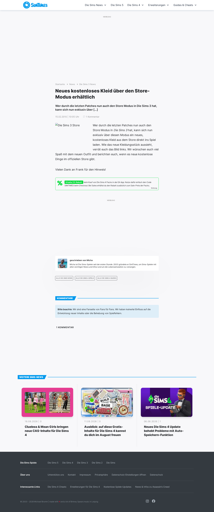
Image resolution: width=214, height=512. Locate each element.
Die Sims (110, 462)
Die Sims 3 (82, 462)
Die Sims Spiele (28, 462)
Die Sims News (94, 5)
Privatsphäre (101, 474)
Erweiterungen (156, 5)
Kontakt (72, 474)
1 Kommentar (92, 117)
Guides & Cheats (183, 5)
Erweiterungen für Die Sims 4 (85, 486)
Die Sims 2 (97, 462)
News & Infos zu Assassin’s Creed (152, 486)
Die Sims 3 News (87, 84)
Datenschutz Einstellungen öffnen (129, 474)
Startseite (60, 84)
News (72, 84)
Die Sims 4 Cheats (57, 486)
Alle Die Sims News (64, 278)
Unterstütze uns (56, 474)
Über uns (25, 474)
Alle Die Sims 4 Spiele (85, 278)
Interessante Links (30, 486)
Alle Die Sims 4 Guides (107, 278)
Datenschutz (156, 474)
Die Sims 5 (117, 5)
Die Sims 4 (133, 5)
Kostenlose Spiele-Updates (117, 486)
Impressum (85, 474)
